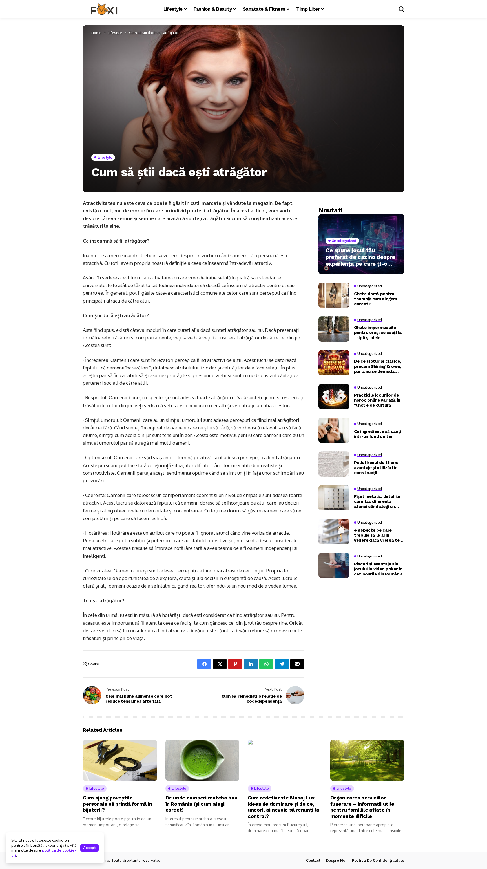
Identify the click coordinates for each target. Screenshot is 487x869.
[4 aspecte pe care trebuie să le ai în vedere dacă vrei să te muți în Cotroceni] (333, 531)
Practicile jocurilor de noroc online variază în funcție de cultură (377, 399)
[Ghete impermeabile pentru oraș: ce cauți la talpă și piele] (333, 329)
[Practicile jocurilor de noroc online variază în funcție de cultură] (333, 396)
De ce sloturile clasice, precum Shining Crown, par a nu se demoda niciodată (377, 366)
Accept (89, 848)
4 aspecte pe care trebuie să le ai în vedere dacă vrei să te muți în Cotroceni (376, 535)
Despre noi (336, 860)
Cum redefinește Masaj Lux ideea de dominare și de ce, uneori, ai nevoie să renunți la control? (283, 807)
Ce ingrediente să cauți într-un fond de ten (377, 434)
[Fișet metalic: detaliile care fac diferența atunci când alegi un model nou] (333, 497)
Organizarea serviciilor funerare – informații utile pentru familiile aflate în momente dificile (362, 807)
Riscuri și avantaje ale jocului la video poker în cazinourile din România (378, 568)
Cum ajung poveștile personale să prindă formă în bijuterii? (117, 804)
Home (96, 32)
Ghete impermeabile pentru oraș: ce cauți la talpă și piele (378, 332)
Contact (313, 860)
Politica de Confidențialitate (378, 860)
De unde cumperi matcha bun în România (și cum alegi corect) (201, 804)
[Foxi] (104, 9)
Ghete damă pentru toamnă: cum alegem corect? (375, 298)
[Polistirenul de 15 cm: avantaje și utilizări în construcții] (333, 464)
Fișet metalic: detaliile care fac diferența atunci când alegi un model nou (377, 501)
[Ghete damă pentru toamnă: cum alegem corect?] (333, 295)
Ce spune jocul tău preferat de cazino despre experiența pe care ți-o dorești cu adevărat (360, 257)
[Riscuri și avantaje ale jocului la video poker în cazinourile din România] (333, 565)
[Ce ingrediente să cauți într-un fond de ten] (333, 430)
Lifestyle (115, 32)
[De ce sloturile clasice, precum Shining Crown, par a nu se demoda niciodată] (333, 362)
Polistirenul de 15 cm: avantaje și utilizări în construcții (376, 467)
